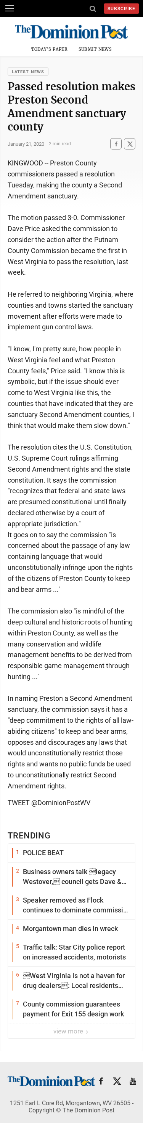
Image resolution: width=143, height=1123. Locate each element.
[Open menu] (10, 8)
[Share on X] (129, 144)
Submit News (95, 49)
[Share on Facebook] (115, 144)
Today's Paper (49, 49)
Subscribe (121, 8)
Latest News (28, 71)
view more (69, 1031)
